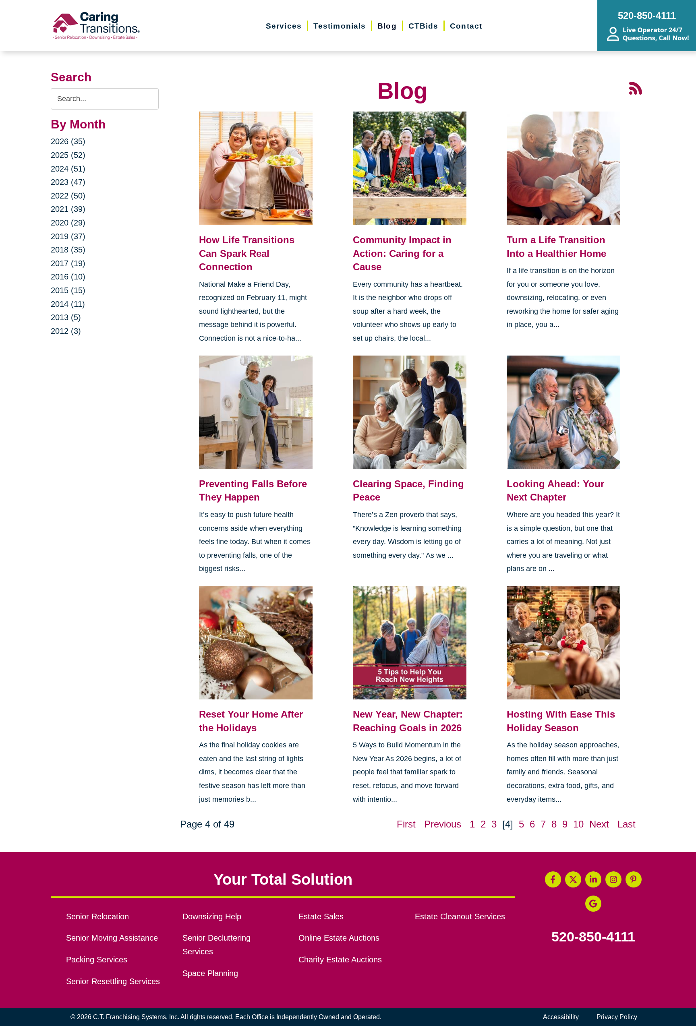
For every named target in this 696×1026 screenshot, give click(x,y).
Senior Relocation (97, 916)
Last (626, 824)
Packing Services (96, 959)
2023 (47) (68, 182)
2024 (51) (68, 168)
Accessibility (561, 1017)
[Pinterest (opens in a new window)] (634, 879)
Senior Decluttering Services (216, 944)
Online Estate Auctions (338, 937)
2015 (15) (68, 290)
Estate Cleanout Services (460, 916)
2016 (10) (68, 276)
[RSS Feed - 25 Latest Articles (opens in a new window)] (635, 87)
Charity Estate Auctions (340, 959)
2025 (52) (68, 155)
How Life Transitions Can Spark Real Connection (246, 253)
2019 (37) (68, 236)
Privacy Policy (617, 1017)
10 (578, 824)
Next (599, 824)
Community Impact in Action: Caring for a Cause (402, 253)
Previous (442, 824)
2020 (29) (68, 222)
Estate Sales (321, 916)
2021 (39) (68, 209)
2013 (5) (66, 317)
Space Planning (210, 973)
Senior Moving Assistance (112, 937)
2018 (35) (68, 249)
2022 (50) (68, 195)
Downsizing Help (211, 916)
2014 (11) (68, 304)
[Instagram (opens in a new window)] (613, 879)
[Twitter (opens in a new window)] (573, 879)
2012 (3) (66, 331)
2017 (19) (68, 263)
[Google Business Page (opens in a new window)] (593, 904)
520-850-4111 (593, 937)
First (406, 824)
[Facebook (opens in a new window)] (553, 879)
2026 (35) (68, 141)
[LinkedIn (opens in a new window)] (593, 879)
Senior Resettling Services (113, 981)
